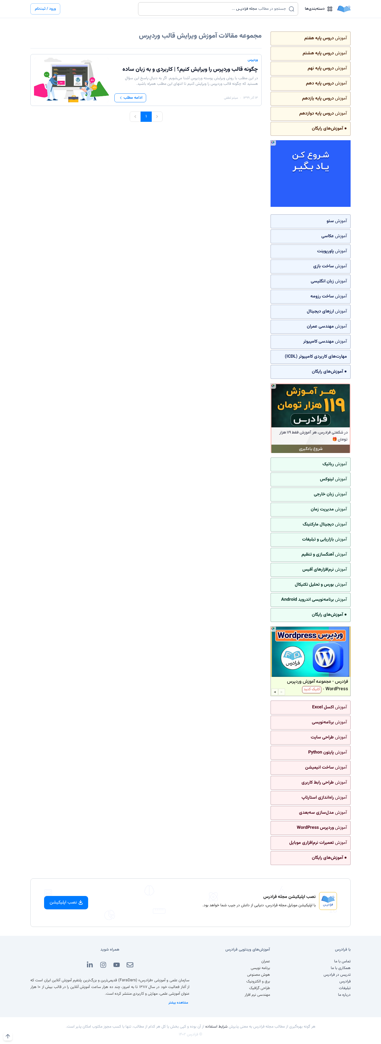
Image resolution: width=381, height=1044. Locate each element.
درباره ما (344, 995)
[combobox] (215, 9)
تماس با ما (342, 961)
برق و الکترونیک (258, 981)
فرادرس (345, 981)
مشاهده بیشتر (178, 1003)
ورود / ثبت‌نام (45, 9)
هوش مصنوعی (258, 975)
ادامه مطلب (133, 98)
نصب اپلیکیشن (63, 902)
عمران (265, 961)
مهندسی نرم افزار (257, 995)
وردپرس (253, 59)
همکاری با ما (341, 968)
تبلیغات (345, 988)
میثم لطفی (231, 98)
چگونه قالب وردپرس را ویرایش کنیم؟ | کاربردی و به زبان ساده (190, 69)
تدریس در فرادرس (337, 975)
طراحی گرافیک (259, 988)
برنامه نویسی (260, 968)
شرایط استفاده (216, 1027)
